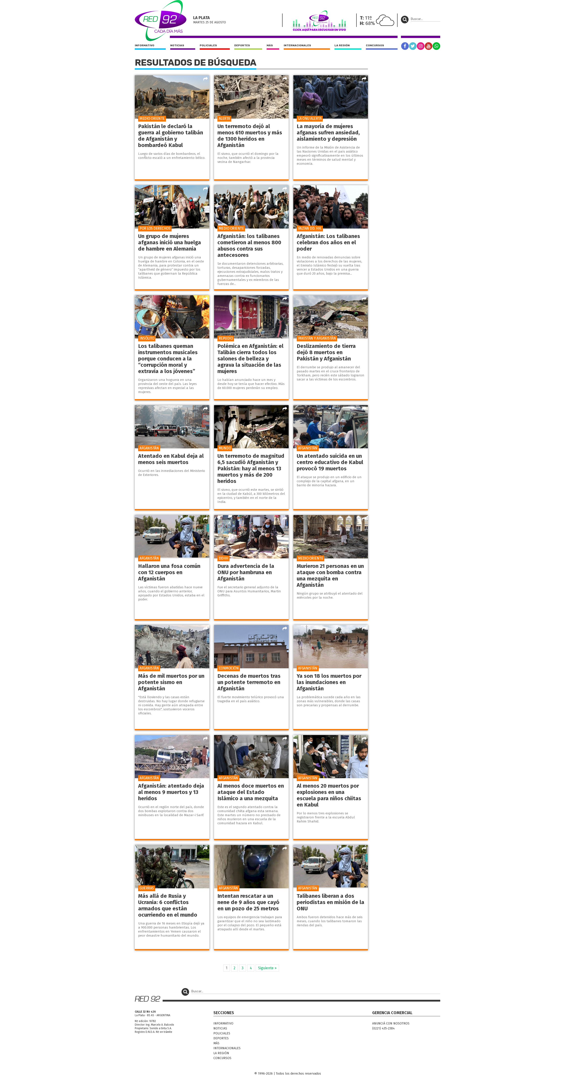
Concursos (375, 45)
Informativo (144, 45)
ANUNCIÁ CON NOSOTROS (390, 1023)
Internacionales (297, 45)
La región (342, 45)
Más (270, 45)
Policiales (208, 45)
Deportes (242, 45)
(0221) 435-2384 (383, 1028)
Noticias (177, 45)
